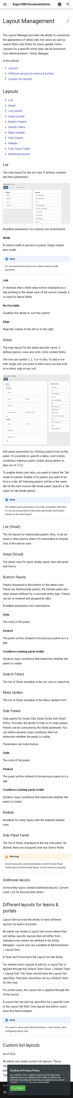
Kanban (12, 143)
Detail (11, 105)
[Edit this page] (68, 21)
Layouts (13, 68)
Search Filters (16, 127)
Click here (24, 1082)
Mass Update (16, 132)
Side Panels (15, 138)
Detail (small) (16, 116)
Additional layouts (19, 154)
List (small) (15, 111)
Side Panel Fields (19, 148)
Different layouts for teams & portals (31, 73)
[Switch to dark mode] (59, 4)
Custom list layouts (20, 79)
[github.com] (5, 1092)
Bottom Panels (17, 121)
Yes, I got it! (17, 1088)
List (10, 100)
